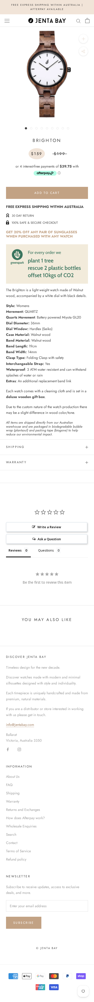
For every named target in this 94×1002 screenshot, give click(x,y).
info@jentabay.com (20, 724)
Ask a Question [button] (49, 539)
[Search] (78, 20)
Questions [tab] (46, 550)
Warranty (16, 462)
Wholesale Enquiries (21, 826)
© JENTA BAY (47, 948)
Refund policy (16, 859)
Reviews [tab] (15, 550)
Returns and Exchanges (23, 809)
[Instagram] (19, 749)
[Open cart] (87, 20)
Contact (11, 842)
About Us (13, 776)
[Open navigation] (7, 21)
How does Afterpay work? (25, 817)
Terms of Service (18, 851)
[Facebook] (8, 749)
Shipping (15, 447)
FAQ (9, 784)
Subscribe (23, 922)
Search (11, 834)
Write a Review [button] (49, 527)
